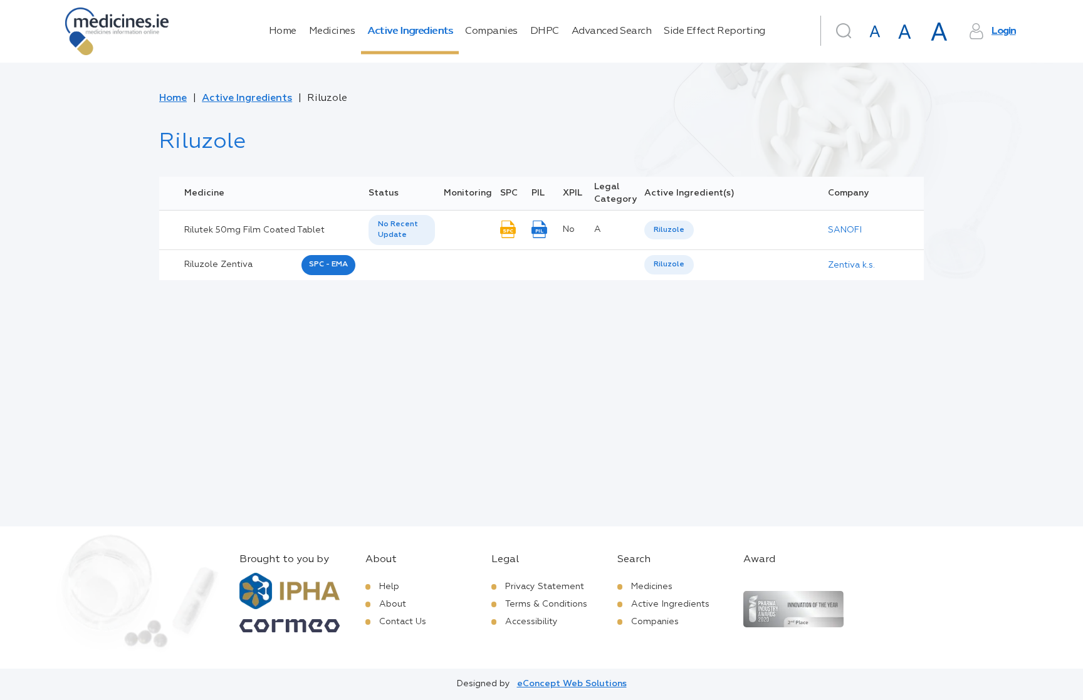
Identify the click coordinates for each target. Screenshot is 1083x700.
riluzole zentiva (218, 264)
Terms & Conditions (546, 604)
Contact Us (402, 621)
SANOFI (845, 230)
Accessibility (531, 621)
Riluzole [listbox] (669, 230)
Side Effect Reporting (714, 31)
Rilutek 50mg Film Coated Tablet (254, 230)
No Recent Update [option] (398, 230)
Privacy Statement (544, 586)
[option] (669, 230)
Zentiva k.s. (851, 265)
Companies (491, 31)
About (392, 604)
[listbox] (402, 230)
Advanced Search (612, 31)
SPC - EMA (328, 264)
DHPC (544, 31)
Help (389, 586)
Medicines (332, 31)
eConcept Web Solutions (572, 683)
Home (282, 31)
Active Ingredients (410, 31)
